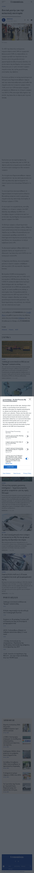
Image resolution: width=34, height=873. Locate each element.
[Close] (30, 400)
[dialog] (17, 436)
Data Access (16, 473)
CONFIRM (10, 467)
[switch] (27, 436)
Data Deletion (7, 473)
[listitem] (17, 432)
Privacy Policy (27, 473)
